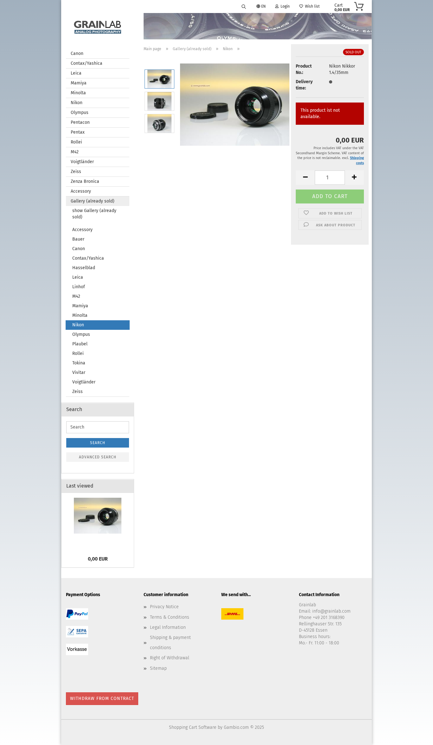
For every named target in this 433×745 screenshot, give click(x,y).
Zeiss (76, 171)
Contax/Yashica (86, 63)
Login (284, 6)
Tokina (78, 363)
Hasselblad (83, 267)
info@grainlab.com (331, 611)
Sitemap (158, 668)
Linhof (78, 286)
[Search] (244, 6)
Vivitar (78, 372)
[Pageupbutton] (415, 735)
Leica (76, 73)
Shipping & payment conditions (170, 642)
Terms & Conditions (169, 617)
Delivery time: (304, 85)
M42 (75, 152)
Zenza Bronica (85, 181)
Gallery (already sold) (92, 201)
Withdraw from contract (102, 698)
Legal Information (168, 627)
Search (97, 443)
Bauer (78, 239)
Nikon (76, 102)
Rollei (76, 142)
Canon (77, 53)
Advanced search (97, 457)
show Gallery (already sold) (94, 214)
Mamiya (79, 83)
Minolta (78, 93)
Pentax (78, 132)
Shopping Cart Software (193, 727)
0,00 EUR (98, 559)
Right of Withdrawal (169, 658)
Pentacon (80, 122)
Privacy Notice (164, 606)
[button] (305, 177)
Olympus (79, 112)
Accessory (81, 191)
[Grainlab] (97, 26)
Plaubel (79, 344)
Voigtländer (82, 161)
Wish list (311, 6)
